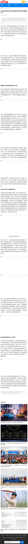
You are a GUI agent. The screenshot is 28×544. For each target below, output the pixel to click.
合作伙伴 (16, 535)
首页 (2, 4)
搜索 (22, 542)
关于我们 (3, 535)
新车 (9, 4)
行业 (2, 5)
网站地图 (24, 535)
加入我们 (11, 535)
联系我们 (7, 535)
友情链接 (20, 535)
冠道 (13, 92)
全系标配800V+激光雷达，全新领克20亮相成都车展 (12, 422)
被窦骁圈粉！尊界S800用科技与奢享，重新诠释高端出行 (13, 508)
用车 (9, 5)
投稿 (23, 1)
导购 (16, 4)
